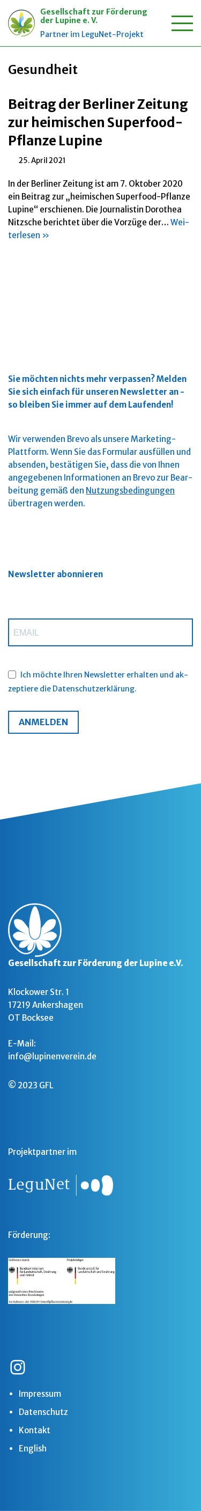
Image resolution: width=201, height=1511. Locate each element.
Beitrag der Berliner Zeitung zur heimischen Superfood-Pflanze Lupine (98, 122)
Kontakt (34, 1430)
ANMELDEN (43, 722)
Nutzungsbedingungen (130, 490)
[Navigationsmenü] (182, 23)
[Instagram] (17, 1367)
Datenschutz (43, 1412)
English (33, 1448)
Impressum (40, 1394)
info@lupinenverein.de (52, 1056)
